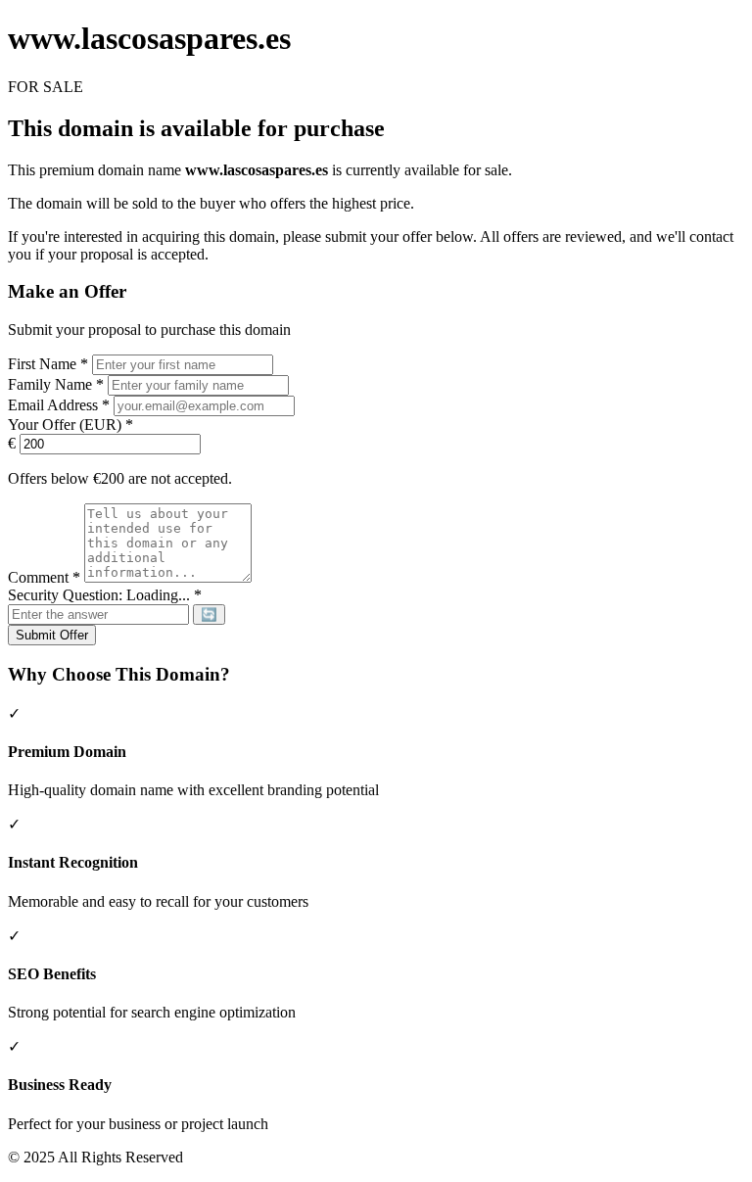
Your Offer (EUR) (70, 424)
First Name (48, 363)
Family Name (56, 384)
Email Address (59, 405)
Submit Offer (52, 635)
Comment (44, 577)
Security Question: (105, 595)
